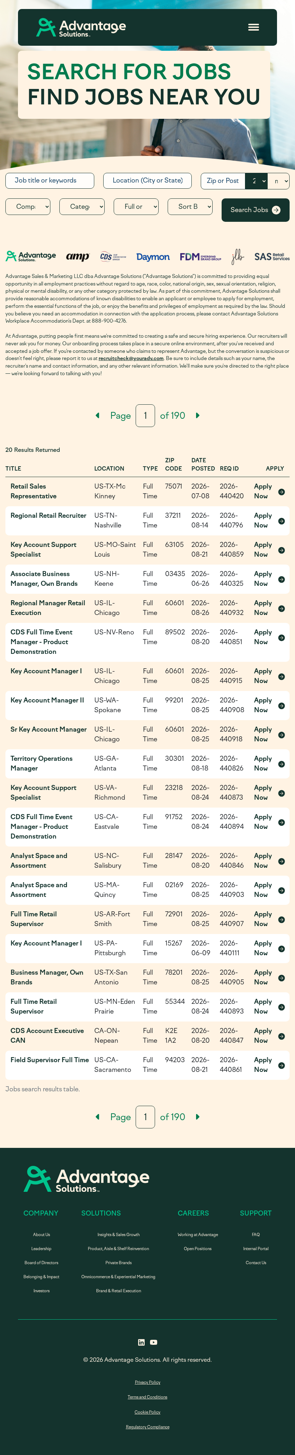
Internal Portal (256, 1249)
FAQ (256, 1234)
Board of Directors (41, 1263)
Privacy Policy (147, 1382)
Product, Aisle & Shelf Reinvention (118, 1249)
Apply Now (269, 491)
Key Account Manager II (47, 700)
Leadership (41, 1249)
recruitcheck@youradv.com (131, 358)
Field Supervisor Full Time (49, 1060)
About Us (41, 1234)
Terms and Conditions (147, 1397)
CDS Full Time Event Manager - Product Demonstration (41, 642)
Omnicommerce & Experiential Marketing (118, 1277)
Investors (41, 1291)
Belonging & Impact (41, 1277)
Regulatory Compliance (147, 1427)
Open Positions (198, 1249)
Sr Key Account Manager (48, 729)
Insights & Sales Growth (118, 1234)
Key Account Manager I (46, 671)
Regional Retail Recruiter (48, 516)
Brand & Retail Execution (118, 1291)
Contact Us (256, 1263)
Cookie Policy (147, 1412)
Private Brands (118, 1263)
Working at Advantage (198, 1234)
